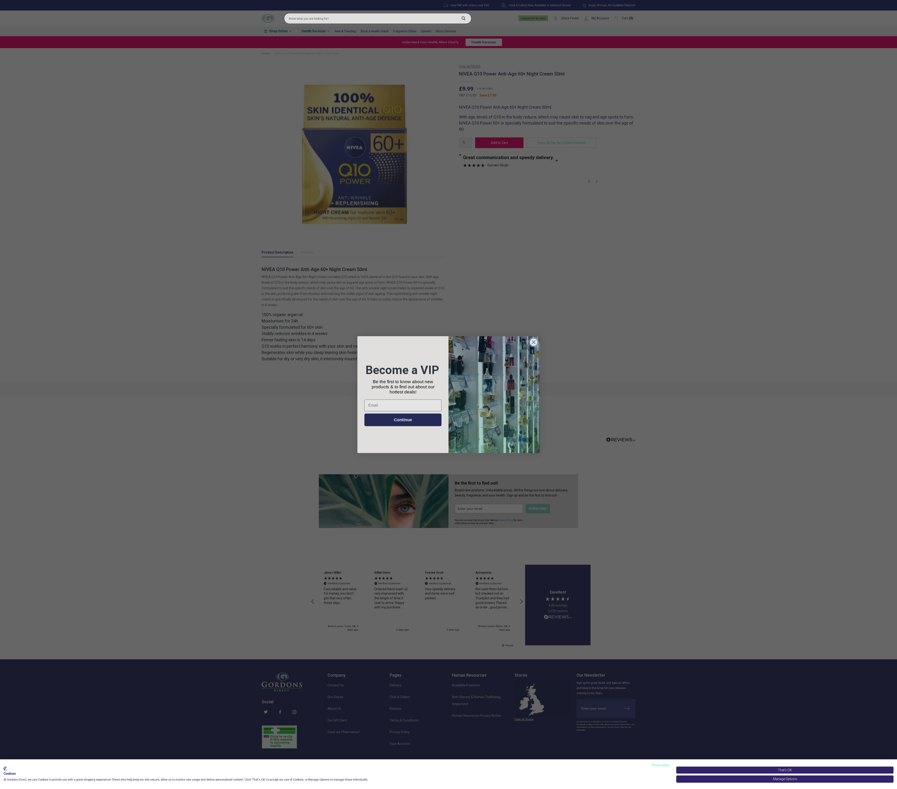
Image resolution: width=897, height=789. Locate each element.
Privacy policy (660, 765)
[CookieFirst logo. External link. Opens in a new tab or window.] (5, 769)
